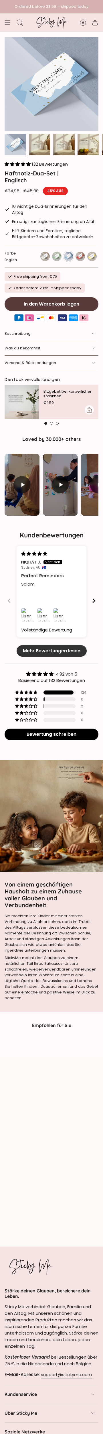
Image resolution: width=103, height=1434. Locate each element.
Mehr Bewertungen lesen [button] (51, 650)
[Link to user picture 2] (44, 615)
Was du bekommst (22, 348)
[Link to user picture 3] (60, 615)
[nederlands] (45, 256)
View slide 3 (57, 423)
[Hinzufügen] (89, 409)
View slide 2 (51, 423)
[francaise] (57, 256)
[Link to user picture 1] (28, 615)
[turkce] (80, 256)
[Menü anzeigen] (7, 22)
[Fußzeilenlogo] (30, 1267)
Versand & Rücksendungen (30, 362)
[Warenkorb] (95, 22)
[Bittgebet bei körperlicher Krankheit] (22, 402)
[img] (34, 554)
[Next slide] (93, 600)
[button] (18, 164)
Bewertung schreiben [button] (51, 734)
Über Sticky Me (21, 1413)
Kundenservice (21, 1394)
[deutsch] (92, 256)
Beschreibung (18, 333)
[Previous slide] (9, 600)
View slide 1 (45, 423)
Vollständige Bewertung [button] (46, 630)
